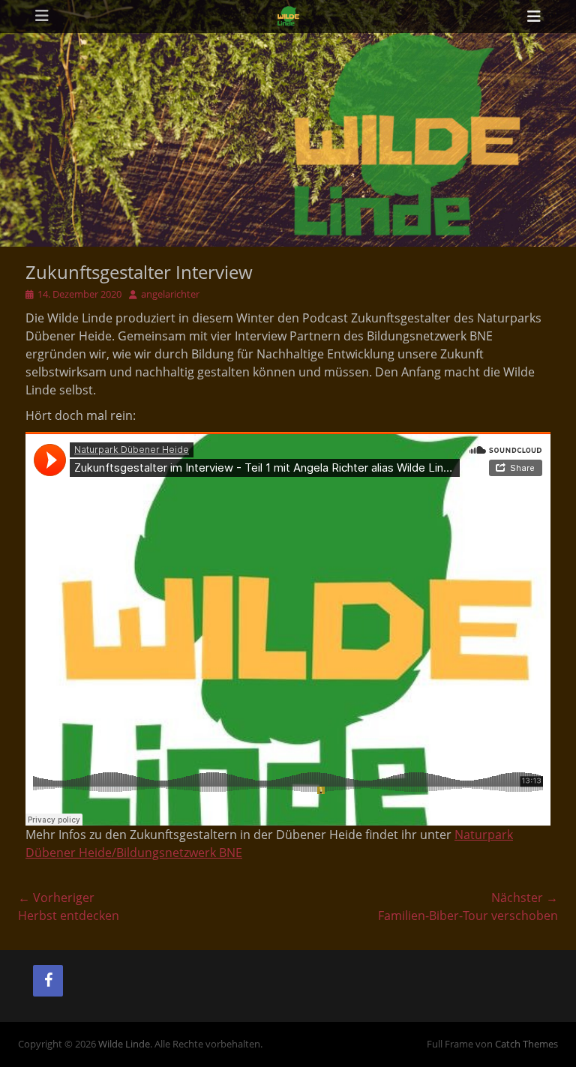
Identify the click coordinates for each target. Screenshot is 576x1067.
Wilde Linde (124, 1044)
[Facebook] (48, 981)
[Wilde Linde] (288, 16)
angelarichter (170, 294)
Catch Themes (526, 1044)
